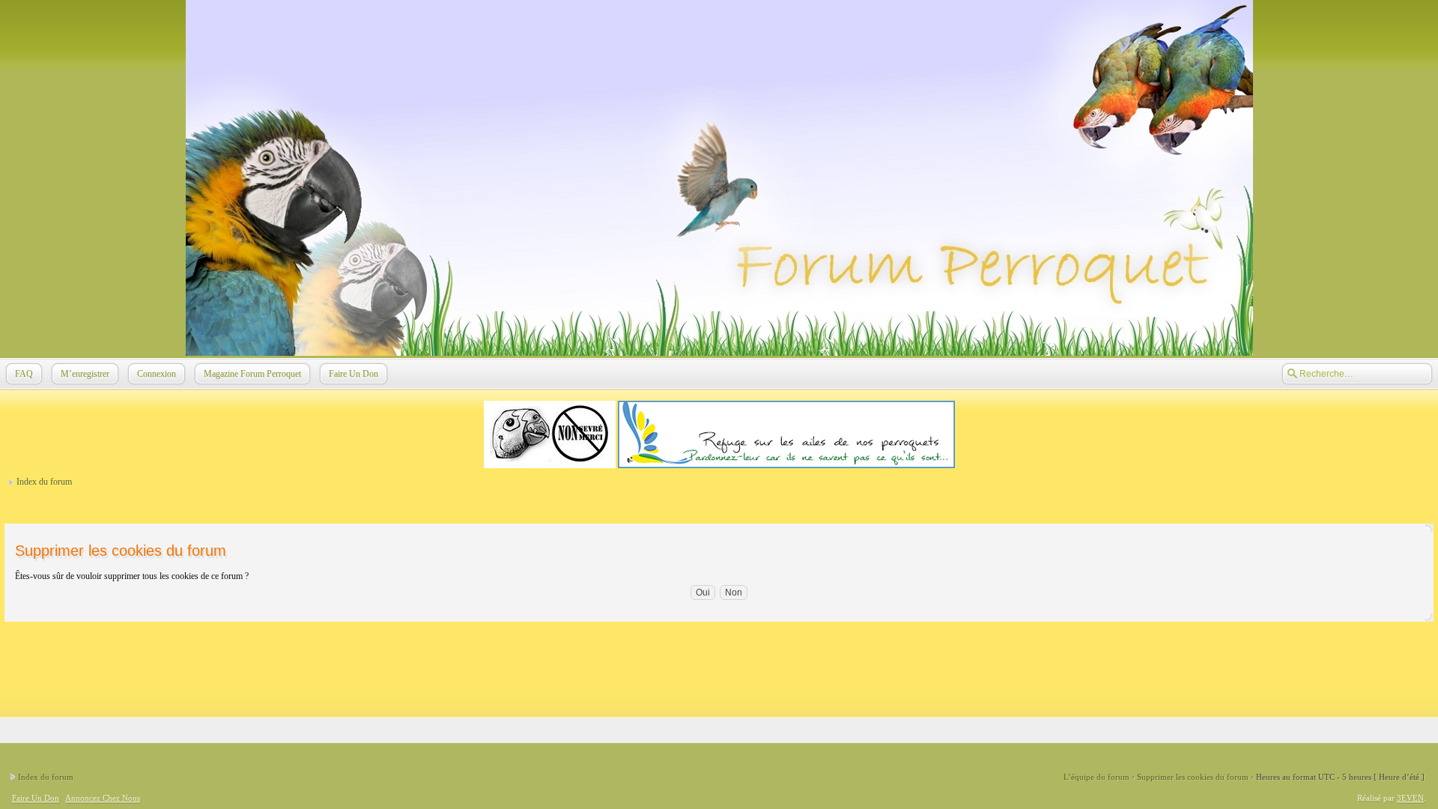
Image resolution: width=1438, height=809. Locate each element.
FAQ (24, 374)
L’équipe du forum (1096, 776)
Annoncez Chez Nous (102, 797)
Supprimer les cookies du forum (1193, 776)
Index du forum (44, 481)
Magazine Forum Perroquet (252, 374)
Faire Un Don (353, 374)
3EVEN (1410, 797)
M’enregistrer (85, 374)
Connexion (156, 374)
